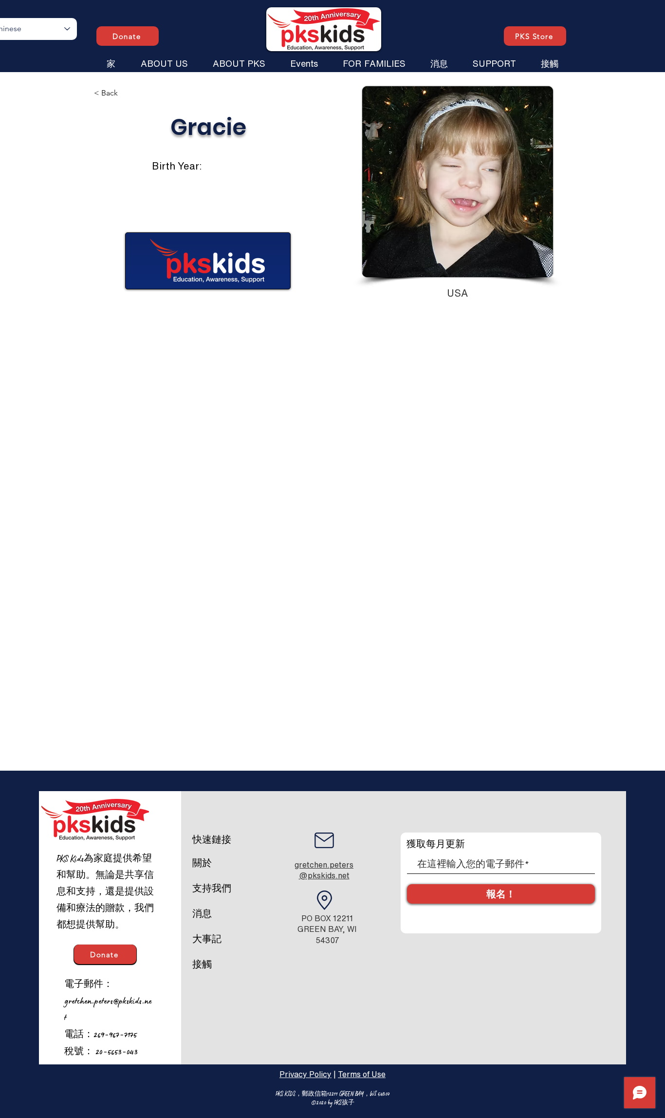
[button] (164, 59)
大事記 (207, 939)
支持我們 (211, 888)
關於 (202, 863)
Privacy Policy (305, 1074)
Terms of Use (362, 1074)
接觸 (202, 964)
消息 (202, 914)
